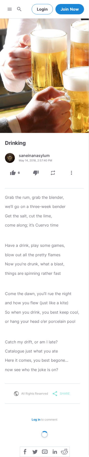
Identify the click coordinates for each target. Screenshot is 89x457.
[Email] (45, 451)
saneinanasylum (34, 155)
